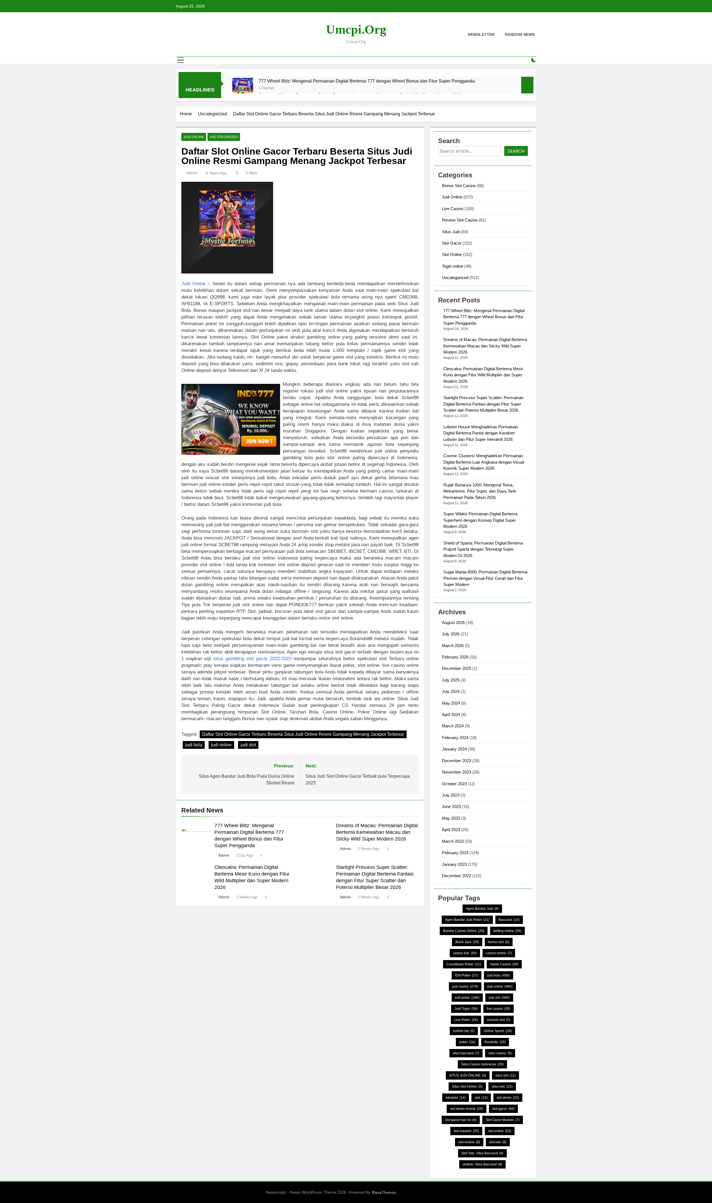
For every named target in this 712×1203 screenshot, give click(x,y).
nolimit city (463, 1031)
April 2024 (451, 714)
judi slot (248, 744)
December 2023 (456, 760)
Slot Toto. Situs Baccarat (482, 1153)
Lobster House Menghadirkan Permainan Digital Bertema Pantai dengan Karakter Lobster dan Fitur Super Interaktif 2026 (480, 433)
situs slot (505, 1075)
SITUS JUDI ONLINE (467, 1075)
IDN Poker (466, 975)
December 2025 (456, 668)
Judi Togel (466, 1009)
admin (191, 173)
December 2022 (456, 875)
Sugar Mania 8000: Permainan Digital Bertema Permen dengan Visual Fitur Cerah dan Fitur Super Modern (485, 578)
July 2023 (450, 795)
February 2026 (455, 657)
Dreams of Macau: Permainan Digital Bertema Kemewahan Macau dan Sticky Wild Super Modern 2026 (377, 832)
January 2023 (454, 864)
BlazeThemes (384, 1192)
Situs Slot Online (467, 1086)
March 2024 (453, 726)
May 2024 (451, 703)
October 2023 (454, 783)
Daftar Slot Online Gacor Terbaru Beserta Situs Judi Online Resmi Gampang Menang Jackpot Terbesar (303, 734)
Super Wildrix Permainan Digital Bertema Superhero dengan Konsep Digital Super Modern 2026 (480, 520)
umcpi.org (356, 29)
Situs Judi (451, 231)
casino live (465, 953)
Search (516, 151)
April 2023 (451, 829)
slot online (499, 1131)
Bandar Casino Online (463, 931)
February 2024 (455, 737)
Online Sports (498, 1031)
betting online (507, 931)
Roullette (495, 1042)
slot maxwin (466, 1131)
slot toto (497, 1142)
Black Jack (467, 942)
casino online (499, 953)
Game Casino (504, 964)
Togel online (452, 266)
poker (467, 1042)
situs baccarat (466, 1053)
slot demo (508, 1098)
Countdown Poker (463, 964)
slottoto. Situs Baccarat (482, 1164)
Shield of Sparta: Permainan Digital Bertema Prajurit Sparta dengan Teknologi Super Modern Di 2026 (483, 549)
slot (481, 1098)
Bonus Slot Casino (459, 185)
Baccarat (509, 920)
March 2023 (453, 841)
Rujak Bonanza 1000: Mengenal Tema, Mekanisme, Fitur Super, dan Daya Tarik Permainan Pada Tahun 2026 (479, 491)
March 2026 (453, 645)
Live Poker (466, 1020)
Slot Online (452, 254)
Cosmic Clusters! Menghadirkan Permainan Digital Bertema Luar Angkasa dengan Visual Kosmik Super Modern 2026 (483, 462)
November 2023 (456, 772)
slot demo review (466, 1109)
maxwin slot (498, 1020)
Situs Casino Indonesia (482, 1064)
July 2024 (450, 691)
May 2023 (451, 818)
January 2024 (454, 749)
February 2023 (455, 852)
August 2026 (453, 622)
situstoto (456, 1098)
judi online (221, 744)
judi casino (465, 986)
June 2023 (451, 806)
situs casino (500, 1053)
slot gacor (503, 1109)
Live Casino (452, 208)
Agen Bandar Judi (482, 909)
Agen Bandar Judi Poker (467, 920)
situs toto (502, 1086)
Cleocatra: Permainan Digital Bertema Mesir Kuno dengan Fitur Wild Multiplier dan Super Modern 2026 (483, 375)
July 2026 (450, 634)
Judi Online (193, 137)
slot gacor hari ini (460, 1120)
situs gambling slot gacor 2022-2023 (252, 658)
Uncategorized (223, 137)
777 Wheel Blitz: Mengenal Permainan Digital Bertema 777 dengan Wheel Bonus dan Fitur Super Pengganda (367, 80)
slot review (469, 1142)
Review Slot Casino (460, 220)
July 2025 (450, 680)
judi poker (467, 998)
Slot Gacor (451, 243)
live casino (498, 1009)
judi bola (193, 744)
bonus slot (498, 942)
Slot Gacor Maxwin (503, 1120)
